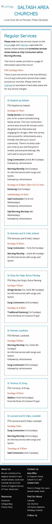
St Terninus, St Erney (17, 383)
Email (42, 491)
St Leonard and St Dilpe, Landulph (24, 416)
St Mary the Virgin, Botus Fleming (23, 275)
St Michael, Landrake (17, 330)
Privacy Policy (6, 507)
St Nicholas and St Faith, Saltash (23, 233)
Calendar (24, 45)
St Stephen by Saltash (18, 100)
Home (7, 45)
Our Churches (32, 504)
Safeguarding (6, 504)
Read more (13, 489)
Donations (5, 500)
